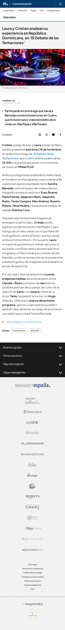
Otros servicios (12, 355)
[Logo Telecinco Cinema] (32, 507)
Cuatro (29, 158)
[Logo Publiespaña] (32, 539)
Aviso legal (32, 564)
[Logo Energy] (32, 475)
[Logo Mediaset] (32, 387)
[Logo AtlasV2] (32, 528)
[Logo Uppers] (32, 496)
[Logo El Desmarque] (33, 444)
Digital (33, 11)
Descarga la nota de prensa (24, 321)
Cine (42, 11)
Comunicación (22, 3)
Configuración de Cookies (32, 577)
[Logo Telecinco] (32, 412)
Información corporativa (32, 568)
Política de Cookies (32, 581)
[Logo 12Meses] (33, 518)
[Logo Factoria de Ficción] (32, 454)
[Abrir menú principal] (60, 3)
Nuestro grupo (12, 347)
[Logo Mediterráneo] (32, 549)
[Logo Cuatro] (32, 422)
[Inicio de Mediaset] (5, 3)
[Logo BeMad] (32, 486)
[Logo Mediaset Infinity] (32, 401)
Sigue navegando (14, 372)
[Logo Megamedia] (34, 604)
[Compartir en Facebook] (60, 135)
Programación (53, 11)
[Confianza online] (32, 618)
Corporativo (9, 11)
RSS (32, 589)
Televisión (22, 11)
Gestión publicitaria (32, 585)
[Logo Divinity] (32, 433)
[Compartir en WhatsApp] (39, 135)
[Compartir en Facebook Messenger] (53, 135)
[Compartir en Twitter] (46, 135)
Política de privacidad (32, 573)
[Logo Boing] (32, 465)
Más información (13, 364)
